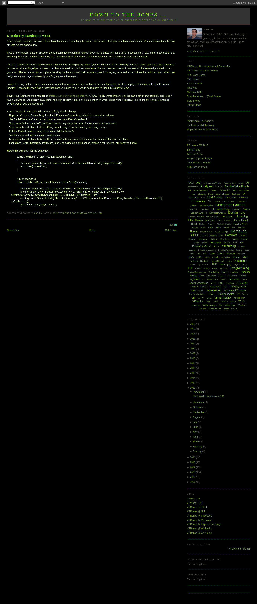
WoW (226, 309)
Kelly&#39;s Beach (202, 246)
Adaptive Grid (230, 183)
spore (213, 283)
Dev (242, 212)
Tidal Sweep (193, 100)
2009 (193, 467)
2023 (193, 338)
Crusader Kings (221, 209)
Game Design (221, 231)
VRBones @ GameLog (199, 532)
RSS (171, 225)
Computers (192, 209)
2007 (193, 477)
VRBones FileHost (197, 507)
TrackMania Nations (197, 294)
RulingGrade (212, 279)
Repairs (222, 276)
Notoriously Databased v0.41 (28, 36)
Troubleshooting (225, 293)
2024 (193, 333)
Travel (211, 294)
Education (228, 216)
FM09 (218, 227)
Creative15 (204, 209)
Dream (192, 217)
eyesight (228, 220)
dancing (236, 209)
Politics (207, 268)
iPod (235, 243)
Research (232, 276)
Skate (244, 279)
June (196, 427)
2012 (193, 387)
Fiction (202, 224)
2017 (193, 363)
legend (239, 250)
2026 (193, 324)
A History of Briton (197, 166)
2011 (193, 457)
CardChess (230, 197)
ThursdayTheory (238, 286)
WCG (241, 301)
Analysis (207, 186)
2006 (193, 482)
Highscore (202, 239)
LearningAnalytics (226, 250)
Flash (203, 228)
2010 (193, 462)
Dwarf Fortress (213, 216)
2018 (193, 358)
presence (224, 268)
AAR (198, 182)
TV (238, 294)
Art (189, 190)
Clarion (217, 201)
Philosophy (225, 264)
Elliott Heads (195, 219)
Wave (233, 301)
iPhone (227, 242)
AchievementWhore (212, 183)
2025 (193, 329)
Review (243, 276)
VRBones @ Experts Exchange (204, 524)
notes (229, 261)
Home (92, 230)
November (199, 402)
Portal (214, 268)
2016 (193, 368)
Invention (216, 242)
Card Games (214, 197)
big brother (244, 190)
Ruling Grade (194, 104)
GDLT (194, 235)
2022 (193, 343)
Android (218, 187)
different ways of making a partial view (69, 95)
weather (196, 305)
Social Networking (198, 283)
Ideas (196, 243)
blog (193, 194)
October (197, 407)
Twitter (245, 294)
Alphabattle (193, 187)
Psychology (213, 272)
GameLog (238, 231)
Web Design (95, 213)
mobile (199, 257)
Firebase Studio (224, 224)
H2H (221, 235)
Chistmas (243, 197)
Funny (194, 231)
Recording (211, 276)
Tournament (213, 290)
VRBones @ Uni (196, 511)
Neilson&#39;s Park (199, 261)
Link (199, 254)
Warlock (224, 301)
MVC (245, 257)
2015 (193, 373)
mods (207, 257)
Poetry (198, 268)
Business (236, 194)
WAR (208, 301)
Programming (78, 213)
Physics (237, 265)
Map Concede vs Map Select (202, 129)
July (195, 422)
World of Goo (215, 309)
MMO (191, 257)
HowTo (244, 239)
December (199, 391)
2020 (193, 348)
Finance (211, 224)
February (198, 446)
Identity (204, 243)
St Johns (230, 283)
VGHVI (201, 298)
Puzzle (225, 272)
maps (212, 254)
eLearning (242, 216)
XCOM (234, 309)
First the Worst (240, 224)
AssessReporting (200, 190)
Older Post (171, 230)
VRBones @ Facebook (199, 515)
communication (206, 205)
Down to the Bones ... (128, 14)
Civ (209, 201)
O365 (192, 265)
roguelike (194, 279)
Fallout (193, 224)
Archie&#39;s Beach (237, 186)
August (197, 417)
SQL (221, 283)
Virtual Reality (222, 297)
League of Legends (207, 250)
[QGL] (191, 183)
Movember (225, 257)
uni (193, 297)
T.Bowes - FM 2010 (197, 145)
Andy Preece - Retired (199, 162)
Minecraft (241, 254)
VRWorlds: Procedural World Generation (208, 66)
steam (203, 286)
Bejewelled (225, 190)
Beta (235, 190)
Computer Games (230, 205)
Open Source (204, 265)
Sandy (223, 279)
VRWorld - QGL (195, 502)
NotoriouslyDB (194, 92)
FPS (233, 228)
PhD (214, 264)
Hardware (231, 235)
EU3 (220, 220)
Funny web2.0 (206, 232)
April (195, 436)
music (236, 257)
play (244, 265)
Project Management (197, 272)
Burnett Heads (222, 194)
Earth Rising (193, 149)
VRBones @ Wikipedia (199, 528)
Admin (241, 183)
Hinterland (224, 239)
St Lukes (241, 282)
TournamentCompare (234, 290)
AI (247, 182)
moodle (215, 257)
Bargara (214, 190)
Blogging (202, 194)
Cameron (194, 197)
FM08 (210, 227)
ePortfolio (210, 220)
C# (53, 213)
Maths (220, 253)
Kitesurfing (228, 246)
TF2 (225, 287)
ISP (241, 242)
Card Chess (193, 79)
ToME (200, 290)
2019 (193, 353)
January (197, 451)
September (199, 412)
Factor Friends (195, 83)
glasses (204, 235)
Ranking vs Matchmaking (200, 125)
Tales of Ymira (195, 154)
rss (203, 279)
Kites (216, 246)
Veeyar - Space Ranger (199, 158)
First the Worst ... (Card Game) (204, 96)
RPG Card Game (196, 74)
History (235, 239)
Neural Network (217, 261)
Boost (210, 194)
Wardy (215, 301)
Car (202, 198)
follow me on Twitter (239, 548)
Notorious (62, 213)
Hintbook (214, 239)
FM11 (226, 227)
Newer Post (13, 230)
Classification (228, 201)
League (192, 250)
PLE (190, 268)
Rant (202, 276)
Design (233, 212)
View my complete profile (203, 51)
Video (209, 298)
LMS (205, 254)
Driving (200, 216)
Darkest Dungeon (217, 213)
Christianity (198, 201)
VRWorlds (197, 301)
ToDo (193, 290)
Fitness (195, 228)
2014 (193, 378)
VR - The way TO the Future (202, 70)
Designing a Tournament (200, 120)
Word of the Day (227, 305)
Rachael (234, 272)
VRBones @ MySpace (199, 520)
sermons (234, 279)
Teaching (215, 286)
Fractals (241, 228)
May (195, 431)
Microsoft (230, 254)
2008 (193, 472)
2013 (193, 382)
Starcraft (194, 287)
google (213, 235)
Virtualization (239, 298)
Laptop (241, 246)
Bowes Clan (193, 498)
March (196, 441)
